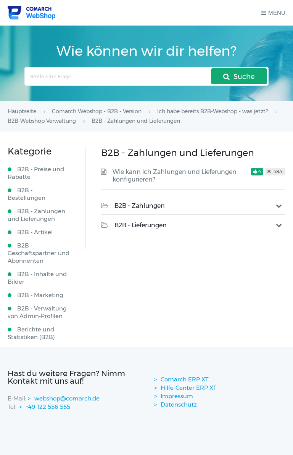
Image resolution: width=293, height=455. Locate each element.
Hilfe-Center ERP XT (189, 387)
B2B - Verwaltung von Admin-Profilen (37, 312)
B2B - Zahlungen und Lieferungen (36, 214)
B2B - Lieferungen (140, 225)
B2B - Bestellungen (26, 194)
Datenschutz (179, 404)
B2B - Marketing (40, 295)
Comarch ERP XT (185, 379)
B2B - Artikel (35, 232)
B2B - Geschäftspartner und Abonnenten (38, 253)
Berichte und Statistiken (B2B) (31, 333)
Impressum (177, 396)
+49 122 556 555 (48, 406)
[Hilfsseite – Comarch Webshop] (31, 13)
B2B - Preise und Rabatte (36, 173)
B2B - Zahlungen (139, 205)
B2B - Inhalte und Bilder (37, 277)
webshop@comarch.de (67, 398)
